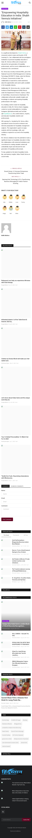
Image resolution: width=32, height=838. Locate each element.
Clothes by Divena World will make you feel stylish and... (15, 360)
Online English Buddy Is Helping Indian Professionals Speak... (20, 799)
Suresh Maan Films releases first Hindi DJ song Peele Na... (14, 699)
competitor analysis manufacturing (11, 727)
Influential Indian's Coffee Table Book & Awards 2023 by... (14, 320)
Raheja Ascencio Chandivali (21, 739)
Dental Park (24, 742)
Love (17, 202)
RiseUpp (25, 720)
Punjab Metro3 (4, 285)
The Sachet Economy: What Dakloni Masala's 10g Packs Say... (21, 783)
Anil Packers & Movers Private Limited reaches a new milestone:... (21, 561)
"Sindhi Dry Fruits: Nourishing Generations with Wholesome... (15, 477)
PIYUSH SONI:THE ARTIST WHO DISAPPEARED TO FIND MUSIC (21, 643)
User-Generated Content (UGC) (10, 742)
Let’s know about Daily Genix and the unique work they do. (15, 399)
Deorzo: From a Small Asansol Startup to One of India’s (21, 551)
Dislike (10, 202)
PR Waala (14, 581)
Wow (16, 213)
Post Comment (7, 519)
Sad (11, 213)
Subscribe (26, 819)
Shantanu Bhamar (7, 724)
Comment (4, 506)
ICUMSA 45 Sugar (15, 720)
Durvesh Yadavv (16, 564)
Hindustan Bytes (5, 363)
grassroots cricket (7, 739)
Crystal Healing (6, 735)
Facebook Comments (17, 486)
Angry (4, 213)
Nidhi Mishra (8, 22)
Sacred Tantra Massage (17, 731)
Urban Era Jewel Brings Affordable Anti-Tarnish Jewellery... (19, 653)
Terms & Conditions (15, 831)
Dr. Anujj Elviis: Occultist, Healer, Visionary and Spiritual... (21, 578)
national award (6, 746)
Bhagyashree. (17, 724)
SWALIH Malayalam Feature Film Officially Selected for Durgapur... (20, 663)
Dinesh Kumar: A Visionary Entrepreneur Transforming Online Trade (16, 172)
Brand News (5, 8)
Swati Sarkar (5, 731)
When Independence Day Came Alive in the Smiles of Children (20, 791)
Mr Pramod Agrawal (18, 735)
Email (3, 498)
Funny (23, 202)
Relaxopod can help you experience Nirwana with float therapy (15, 281)
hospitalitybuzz (7, 113)
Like (4, 202)
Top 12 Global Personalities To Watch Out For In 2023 (14, 438)
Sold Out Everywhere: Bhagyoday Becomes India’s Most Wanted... (20, 542)
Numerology (5, 720)
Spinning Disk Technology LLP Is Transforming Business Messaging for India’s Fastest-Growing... (16, 181)
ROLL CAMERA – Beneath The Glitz (20, 634)
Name (3, 490)
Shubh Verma (22, 53)
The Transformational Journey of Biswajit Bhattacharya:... (21, 570)
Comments (5, 486)
